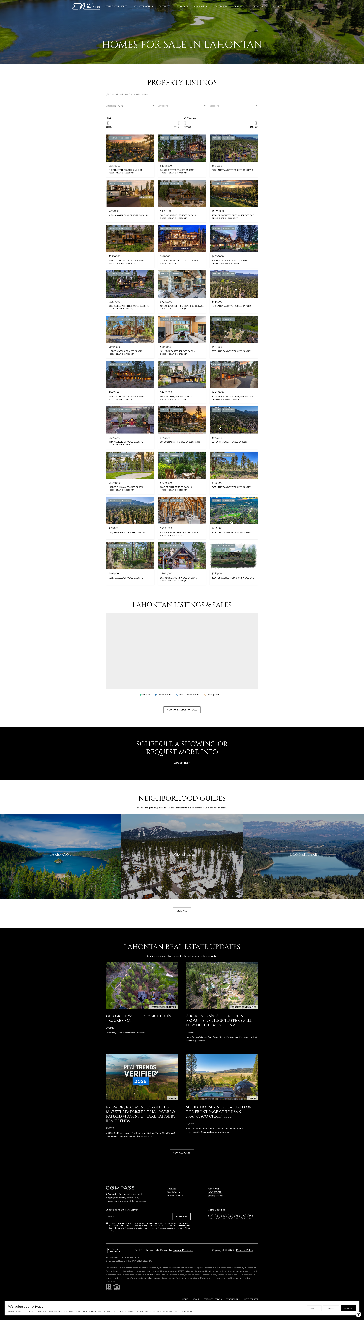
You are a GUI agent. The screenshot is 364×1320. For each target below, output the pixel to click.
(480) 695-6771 (260, 6)
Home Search (220, 6)
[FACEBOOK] (210, 1216)
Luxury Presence (183, 1250)
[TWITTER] (237, 1216)
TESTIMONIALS (233, 1299)
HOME (185, 1299)
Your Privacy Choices (182, 1317)
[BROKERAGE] (250, 1216)
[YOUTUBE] (230, 1216)
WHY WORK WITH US (143, 6)
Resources (182, 6)
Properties (164, 6)
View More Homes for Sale (182, 709)
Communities (200, 6)
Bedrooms (214, 106)
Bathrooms (163, 106)
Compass (208, 1267)
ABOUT (196, 1299)
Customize (331, 1308)
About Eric (278, 6)
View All (182, 911)
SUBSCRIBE (181, 1216)
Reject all (314, 1308)
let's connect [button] (182, 763)
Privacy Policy (244, 1250)
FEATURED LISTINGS (213, 1299)
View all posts (182, 1153)
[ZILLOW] (243, 1216)
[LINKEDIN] (224, 1216)
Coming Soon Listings (116, 6)
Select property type (115, 106)
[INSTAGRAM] (217, 1216)
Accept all (348, 1308)
